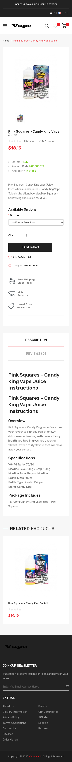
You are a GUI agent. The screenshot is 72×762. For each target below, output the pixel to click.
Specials (43, 723)
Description (36, 340)
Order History (10, 739)
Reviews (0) (36, 354)
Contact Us (9, 728)
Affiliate (43, 717)
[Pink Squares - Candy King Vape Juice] (20, 117)
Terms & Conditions (14, 723)
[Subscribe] (66, 687)
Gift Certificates (48, 711)
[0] (64, 25)
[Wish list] (55, 25)
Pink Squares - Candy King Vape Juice (35, 40)
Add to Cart (31, 247)
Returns (43, 728)
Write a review (47, 141)
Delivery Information (15, 711)
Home (6, 40)
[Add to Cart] (59, 613)
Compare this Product (25, 265)
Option (14, 215)
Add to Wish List (22, 257)
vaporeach (35, 756)
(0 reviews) (29, 141)
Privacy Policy (11, 717)
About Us (8, 706)
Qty (10, 235)
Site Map (8, 734)
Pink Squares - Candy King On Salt (28, 603)
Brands (42, 706)
